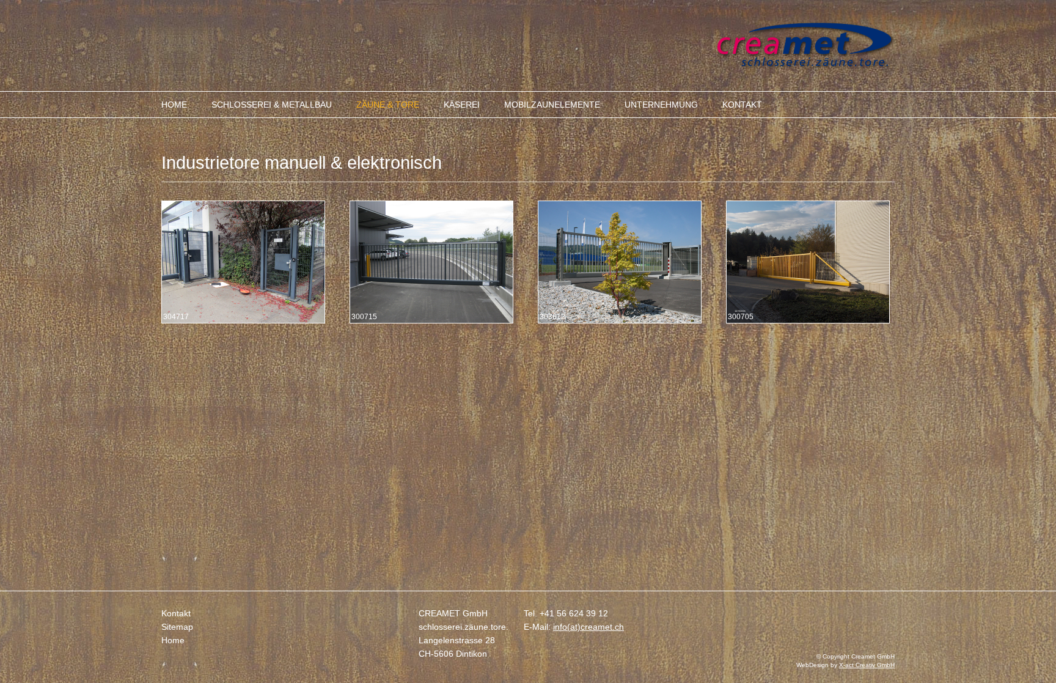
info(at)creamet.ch (588, 627)
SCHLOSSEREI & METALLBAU (271, 104)
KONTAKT (742, 104)
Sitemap (177, 627)
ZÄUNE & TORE (387, 104)
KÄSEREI (462, 104)
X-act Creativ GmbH (867, 665)
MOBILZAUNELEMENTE (552, 104)
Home (173, 640)
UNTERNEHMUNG (661, 104)
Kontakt (176, 613)
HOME (174, 104)
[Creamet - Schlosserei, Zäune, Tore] (805, 66)
